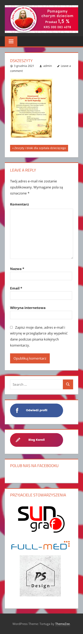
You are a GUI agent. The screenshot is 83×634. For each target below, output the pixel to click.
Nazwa (17, 268)
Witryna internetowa (28, 307)
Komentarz (19, 204)
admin (47, 66)
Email (16, 288)
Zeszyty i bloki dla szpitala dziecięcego (40, 148)
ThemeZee (62, 624)
